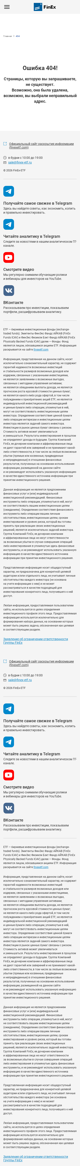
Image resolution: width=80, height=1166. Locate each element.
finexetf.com (41, 349)
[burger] (7, 7)
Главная (7, 36)
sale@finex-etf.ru (20, 162)
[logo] (45, 7)
